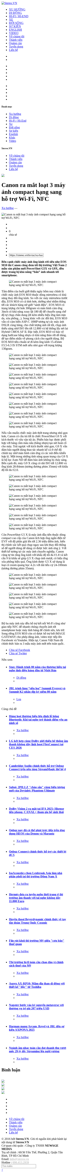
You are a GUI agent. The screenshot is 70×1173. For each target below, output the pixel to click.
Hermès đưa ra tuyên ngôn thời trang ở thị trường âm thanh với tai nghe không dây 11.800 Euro (36, 898)
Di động (14, 117)
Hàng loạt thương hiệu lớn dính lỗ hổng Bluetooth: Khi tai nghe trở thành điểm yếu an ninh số (38, 720)
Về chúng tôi (16, 36)
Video (12, 140)
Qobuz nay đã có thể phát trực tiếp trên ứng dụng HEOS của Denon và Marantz (37, 832)
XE (11, 19)
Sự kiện (13, 130)
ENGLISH (15, 29)
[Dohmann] (2, 1081)
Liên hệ (13, 49)
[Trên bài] (2, 175)
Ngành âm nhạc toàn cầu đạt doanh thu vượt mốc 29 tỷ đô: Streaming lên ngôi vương (37, 1049)
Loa (18, 699)
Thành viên (15, 39)
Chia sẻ (19, 650)
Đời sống (14, 127)
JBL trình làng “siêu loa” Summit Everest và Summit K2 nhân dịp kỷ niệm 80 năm (37, 690)
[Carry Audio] (2, 1085)
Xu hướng (15, 113)
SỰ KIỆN (15, 26)
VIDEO (13, 33)
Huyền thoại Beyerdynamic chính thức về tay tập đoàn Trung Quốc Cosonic (37, 921)
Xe (11, 124)
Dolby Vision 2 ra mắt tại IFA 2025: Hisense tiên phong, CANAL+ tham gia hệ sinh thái (36, 810)
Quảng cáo (15, 43)
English (13, 134)
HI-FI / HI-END (18, 16)
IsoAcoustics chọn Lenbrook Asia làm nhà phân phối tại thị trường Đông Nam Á (35, 874)
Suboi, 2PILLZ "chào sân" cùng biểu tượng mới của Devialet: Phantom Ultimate (37, 789)
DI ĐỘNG (15, 12)
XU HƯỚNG (17, 9)
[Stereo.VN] (9, 3)
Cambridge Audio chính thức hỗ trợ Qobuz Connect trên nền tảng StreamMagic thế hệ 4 (37, 767)
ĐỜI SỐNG (16, 23)
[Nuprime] (2, 1089)
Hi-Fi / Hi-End (17, 120)
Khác (12, 137)
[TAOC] (2, 1092)
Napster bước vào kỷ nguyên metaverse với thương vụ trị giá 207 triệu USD (36, 1006)
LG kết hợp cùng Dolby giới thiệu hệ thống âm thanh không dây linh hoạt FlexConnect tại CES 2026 (38, 744)
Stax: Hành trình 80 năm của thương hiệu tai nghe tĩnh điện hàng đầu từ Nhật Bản (37, 668)
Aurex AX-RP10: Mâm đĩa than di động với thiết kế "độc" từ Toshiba (37, 985)
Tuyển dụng (16, 46)
